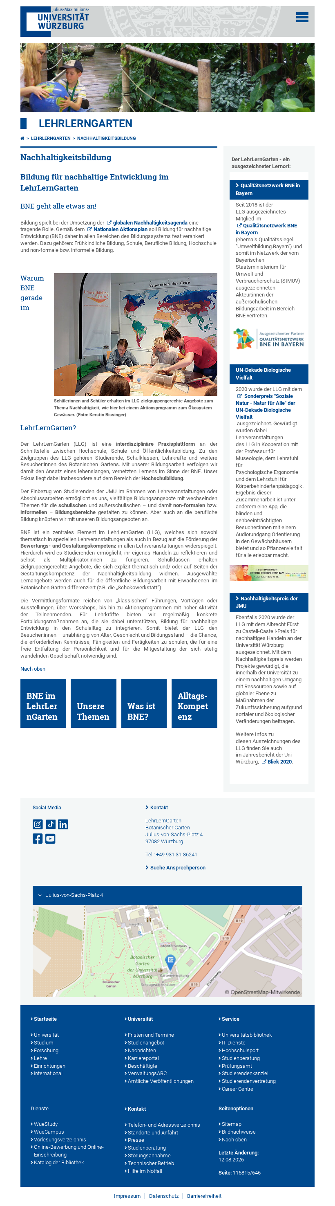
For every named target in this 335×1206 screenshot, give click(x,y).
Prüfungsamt (237, 1066)
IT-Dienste (234, 1043)
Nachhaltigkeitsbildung (106, 138)
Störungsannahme (149, 1155)
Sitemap (231, 1124)
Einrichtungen (49, 1066)
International (48, 1073)
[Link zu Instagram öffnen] (38, 824)
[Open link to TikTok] (51, 824)
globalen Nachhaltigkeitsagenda (150, 223)
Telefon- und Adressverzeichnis (164, 1125)
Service (230, 1019)
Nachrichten (142, 1050)
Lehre (40, 1058)
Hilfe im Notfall (145, 1171)
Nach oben (32, 669)
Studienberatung (241, 1058)
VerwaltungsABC (147, 1073)
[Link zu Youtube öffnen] (51, 839)
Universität (46, 1035)
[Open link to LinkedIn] (63, 824)
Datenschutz (164, 1196)
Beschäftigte (142, 1066)
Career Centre (237, 1089)
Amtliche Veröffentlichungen (161, 1081)
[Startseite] (22, 138)
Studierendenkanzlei (245, 1073)
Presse (136, 1140)
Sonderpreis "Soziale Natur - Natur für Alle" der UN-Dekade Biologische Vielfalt (265, 406)
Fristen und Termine (151, 1035)
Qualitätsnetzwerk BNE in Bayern (266, 229)
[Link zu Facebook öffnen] (38, 839)
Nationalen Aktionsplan (120, 229)
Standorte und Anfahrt (153, 1133)
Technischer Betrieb (151, 1163)
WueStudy (46, 1124)
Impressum (127, 1196)
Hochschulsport (240, 1050)
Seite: (225, 1173)
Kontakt (159, 808)
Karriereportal (143, 1058)
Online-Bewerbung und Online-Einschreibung (69, 1151)
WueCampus (49, 1132)
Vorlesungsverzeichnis (60, 1139)
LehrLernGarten (85, 123)
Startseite (45, 1019)
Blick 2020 (280, 762)
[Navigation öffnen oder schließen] (302, 17)
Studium (44, 1043)
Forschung (46, 1050)
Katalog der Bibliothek (59, 1162)
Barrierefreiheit (204, 1196)
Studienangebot (146, 1043)
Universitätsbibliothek (247, 1035)
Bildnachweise (239, 1132)
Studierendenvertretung (249, 1081)
